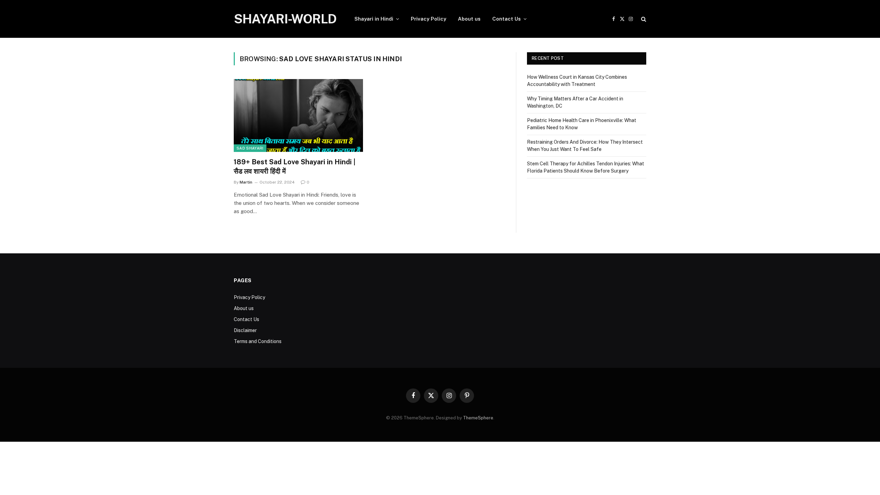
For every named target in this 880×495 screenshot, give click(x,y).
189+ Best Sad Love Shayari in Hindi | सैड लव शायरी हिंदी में (294, 166)
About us (469, 19)
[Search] (643, 19)
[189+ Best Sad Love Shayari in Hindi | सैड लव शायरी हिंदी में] (298, 115)
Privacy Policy (428, 19)
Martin (246, 182)
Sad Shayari (250, 148)
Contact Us (506, 19)
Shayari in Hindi (373, 19)
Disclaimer (245, 330)
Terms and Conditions (258, 341)
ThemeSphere (478, 417)
